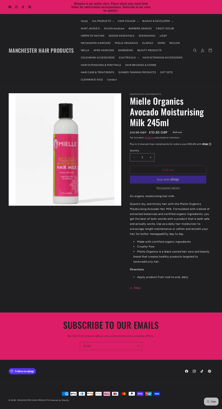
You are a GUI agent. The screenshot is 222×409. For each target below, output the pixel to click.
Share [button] (137, 287)
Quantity (134, 150)
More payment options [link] (168, 188)
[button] (103, 21)
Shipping (149, 137)
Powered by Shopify (59, 400)
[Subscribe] (138, 346)
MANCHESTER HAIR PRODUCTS (33, 400)
